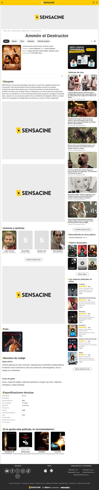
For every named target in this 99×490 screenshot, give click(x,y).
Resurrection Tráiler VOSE (82, 255)
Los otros (58, 452)
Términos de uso (40, 483)
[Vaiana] (72, 358)
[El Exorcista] (25, 441)
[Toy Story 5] (72, 331)
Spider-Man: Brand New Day (87, 298)
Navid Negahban (58, 251)
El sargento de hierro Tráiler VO (72, 268)
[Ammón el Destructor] (11, 57)
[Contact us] (17, 476)
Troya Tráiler (92, 255)
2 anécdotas (25, 405)
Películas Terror (25, 30)
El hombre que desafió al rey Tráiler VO (82, 268)
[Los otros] (58, 441)
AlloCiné (71, 470)
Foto (6, 329)
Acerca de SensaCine (14, 483)
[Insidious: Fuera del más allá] (72, 344)
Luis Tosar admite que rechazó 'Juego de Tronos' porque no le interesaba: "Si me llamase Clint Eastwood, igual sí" (82, 171)
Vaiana (81, 352)
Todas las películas (16, 30)
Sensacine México (79, 475)
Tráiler (80, 293)
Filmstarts (86, 470)
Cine (9, 30)
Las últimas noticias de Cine (82, 229)
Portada (5, 30)
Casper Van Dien (33, 51)
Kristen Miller (43, 51)
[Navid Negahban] (58, 240)
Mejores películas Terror (38, 453)
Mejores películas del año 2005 (22, 453)
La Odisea (82, 284)
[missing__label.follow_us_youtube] (7, 471)
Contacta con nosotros (28, 483)
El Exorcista (25, 452)
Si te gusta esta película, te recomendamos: (29, 429)
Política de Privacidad (51, 483)
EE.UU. (24, 396)
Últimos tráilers (82, 274)
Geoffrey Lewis (54, 51)
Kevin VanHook (35, 48)
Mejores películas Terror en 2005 (55, 453)
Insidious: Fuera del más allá (87, 339)
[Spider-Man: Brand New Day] (72, 303)
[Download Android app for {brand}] (52, 470)
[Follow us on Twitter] (17, 471)
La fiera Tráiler (92, 268)
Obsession (82, 311)
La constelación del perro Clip (72, 255)
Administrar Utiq (63, 483)
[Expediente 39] (9, 441)
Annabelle (41, 452)
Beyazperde (72, 472)
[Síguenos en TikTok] (28, 471)
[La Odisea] (72, 290)
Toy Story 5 (82, 325)
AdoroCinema (87, 472)
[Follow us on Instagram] (23, 471)
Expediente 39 (9, 452)
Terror (51, 46)
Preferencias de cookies (83, 483)
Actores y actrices (13, 228)
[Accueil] (47, 2)
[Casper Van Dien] (9, 240)
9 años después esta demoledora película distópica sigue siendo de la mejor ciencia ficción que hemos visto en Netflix (80, 221)
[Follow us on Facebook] (12, 471)
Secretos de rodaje (14, 358)
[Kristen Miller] (25, 240)
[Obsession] (72, 317)
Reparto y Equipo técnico (34, 259)
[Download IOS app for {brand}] (46, 470)
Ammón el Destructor (78, 237)
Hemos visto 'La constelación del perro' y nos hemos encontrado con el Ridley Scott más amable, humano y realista (81, 146)
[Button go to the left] (91, 41)
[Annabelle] (42, 441)
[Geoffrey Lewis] (42, 240)
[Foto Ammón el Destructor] (12, 342)
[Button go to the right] (95, 41)
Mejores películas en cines (82, 369)
